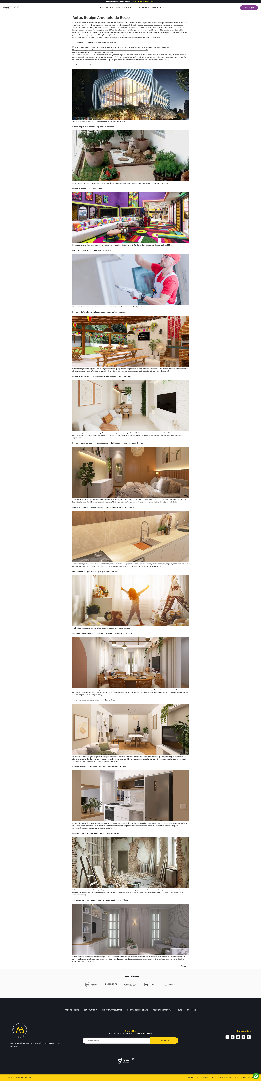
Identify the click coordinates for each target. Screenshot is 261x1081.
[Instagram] (227, 1037)
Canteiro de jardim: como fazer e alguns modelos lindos (93, 127)
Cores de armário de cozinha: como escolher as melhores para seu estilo (99, 767)
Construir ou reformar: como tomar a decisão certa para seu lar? (95, 833)
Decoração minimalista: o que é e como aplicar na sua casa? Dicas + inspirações (101, 376)
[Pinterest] (238, 1037)
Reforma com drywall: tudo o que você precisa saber (91, 250)
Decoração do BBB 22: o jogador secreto (87, 188)
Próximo (185, 966)
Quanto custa (142, 8)
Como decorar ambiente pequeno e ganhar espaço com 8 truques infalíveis (100, 900)
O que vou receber (124, 8)
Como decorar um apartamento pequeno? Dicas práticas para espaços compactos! (103, 633)
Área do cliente (159, 8)
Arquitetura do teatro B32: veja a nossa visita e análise (92, 65)
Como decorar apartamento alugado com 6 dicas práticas (93, 700)
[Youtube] (232, 1037)
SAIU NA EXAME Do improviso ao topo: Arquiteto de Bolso (94, 42)
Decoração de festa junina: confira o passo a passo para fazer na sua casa (99, 312)
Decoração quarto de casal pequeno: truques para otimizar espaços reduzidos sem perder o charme (109, 443)
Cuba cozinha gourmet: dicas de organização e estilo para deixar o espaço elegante (103, 507)
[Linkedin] (248, 1037)
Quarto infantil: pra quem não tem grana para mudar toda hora (95, 571)
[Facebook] (243, 1037)
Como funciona (106, 8)
